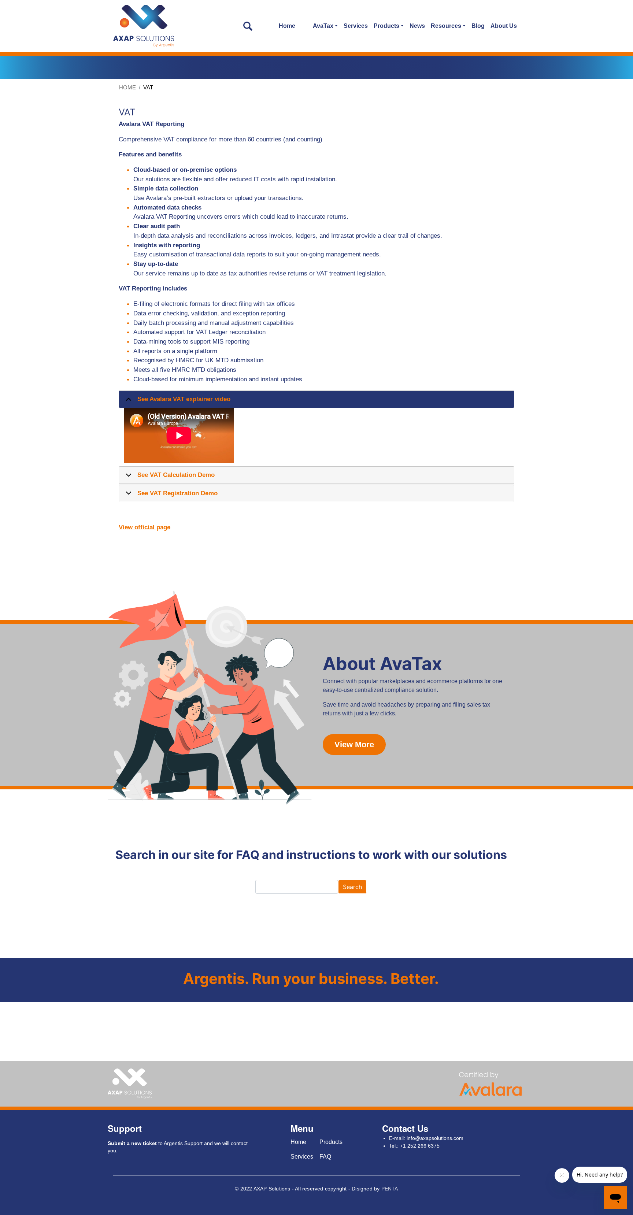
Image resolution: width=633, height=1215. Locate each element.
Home (287, 26)
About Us (504, 26)
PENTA (389, 1189)
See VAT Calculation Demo (176, 474)
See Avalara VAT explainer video (183, 399)
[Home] (143, 26)
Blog (478, 26)
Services (356, 26)
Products (331, 1142)
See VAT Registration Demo (177, 493)
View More (354, 744)
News (417, 26)
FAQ (325, 1156)
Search (352, 886)
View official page (144, 527)
